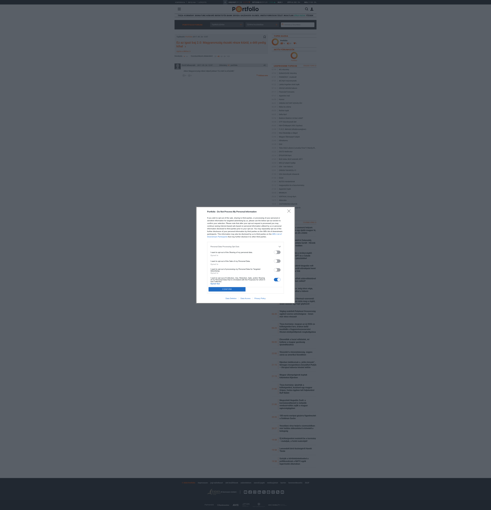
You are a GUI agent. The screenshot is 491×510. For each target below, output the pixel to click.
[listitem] (245, 246)
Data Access (245, 298)
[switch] (277, 252)
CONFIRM (227, 289)
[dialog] (245, 255)
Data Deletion (231, 298)
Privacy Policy (260, 298)
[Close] (289, 211)
